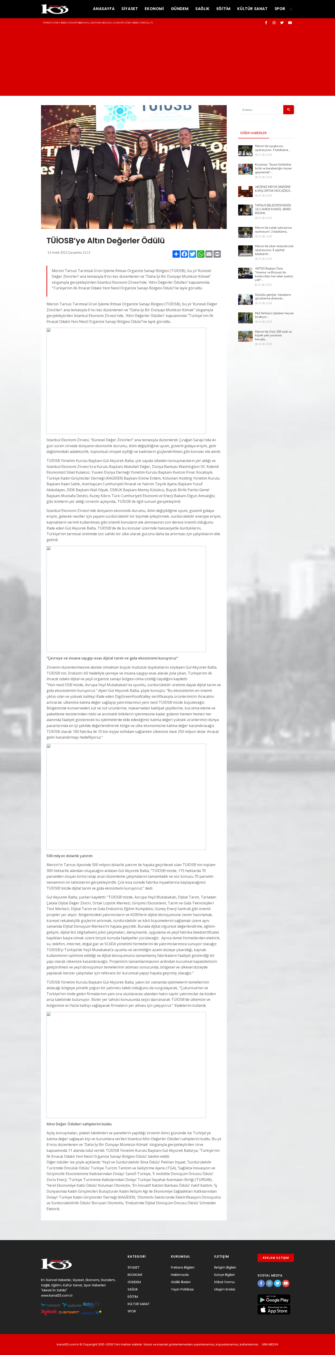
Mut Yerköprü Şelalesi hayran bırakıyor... (274, 315)
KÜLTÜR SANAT (252, 8)
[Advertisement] (167, 61)
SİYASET (129, 8)
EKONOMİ (154, 8)
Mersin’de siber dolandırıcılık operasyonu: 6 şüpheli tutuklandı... (274, 250)
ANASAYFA (104, 8)
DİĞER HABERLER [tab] (253, 133)
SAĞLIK (202, 8)
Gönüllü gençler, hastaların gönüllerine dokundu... (273, 297)
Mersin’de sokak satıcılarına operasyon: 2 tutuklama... (273, 230)
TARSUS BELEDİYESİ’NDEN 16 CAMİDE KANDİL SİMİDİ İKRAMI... (273, 209)
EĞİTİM (223, 8)
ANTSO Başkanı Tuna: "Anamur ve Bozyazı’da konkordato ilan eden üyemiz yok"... (274, 274)
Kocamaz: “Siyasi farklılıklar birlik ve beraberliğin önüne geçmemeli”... (273, 168)
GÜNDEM (180, 8)
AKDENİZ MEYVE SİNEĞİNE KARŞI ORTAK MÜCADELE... (273, 189)
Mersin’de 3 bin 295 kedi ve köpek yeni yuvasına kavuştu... (273, 336)
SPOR (280, 8)
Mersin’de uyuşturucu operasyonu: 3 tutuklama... (272, 148)
